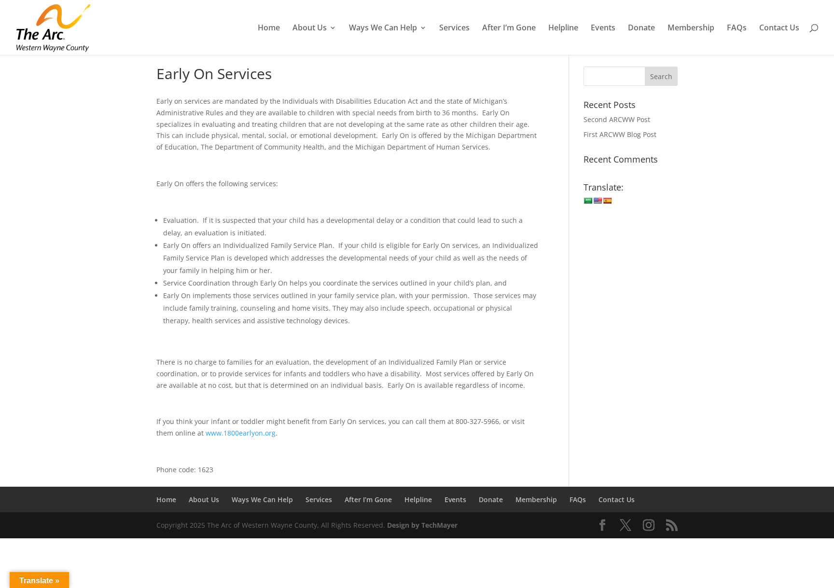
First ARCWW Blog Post (620, 134)
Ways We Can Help (383, 28)
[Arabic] (588, 201)
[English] (597, 201)
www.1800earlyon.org (241, 433)
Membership (690, 28)
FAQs (737, 28)
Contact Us (779, 28)
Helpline (563, 28)
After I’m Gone (509, 28)
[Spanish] (607, 201)
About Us (309, 28)
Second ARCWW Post (617, 119)
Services (454, 28)
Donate (641, 28)
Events (603, 28)
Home (269, 28)
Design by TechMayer (422, 525)
